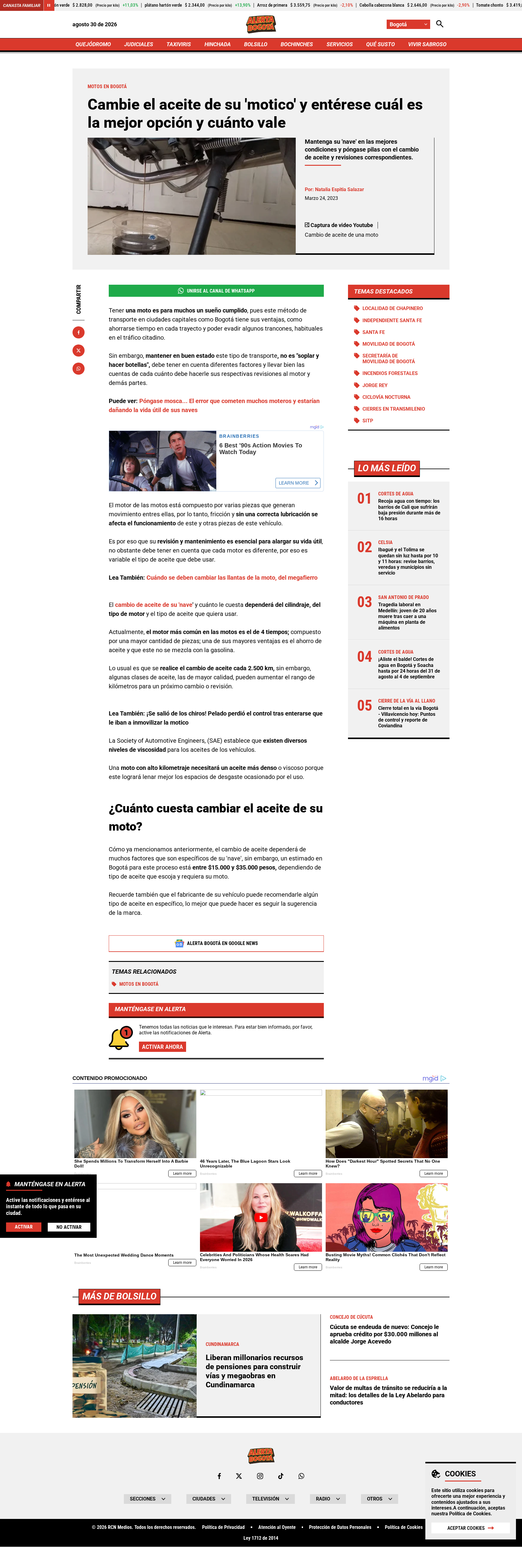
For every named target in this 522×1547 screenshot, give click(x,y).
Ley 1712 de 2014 (260, 1538)
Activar (24, 1226)
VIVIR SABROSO (427, 44)
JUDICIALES (138, 44)
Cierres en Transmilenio (393, 409)
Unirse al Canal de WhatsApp (221, 291)
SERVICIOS (340, 44)
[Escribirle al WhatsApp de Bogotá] (301, 1476)
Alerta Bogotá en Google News (222, 943)
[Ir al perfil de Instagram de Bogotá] (260, 1476)
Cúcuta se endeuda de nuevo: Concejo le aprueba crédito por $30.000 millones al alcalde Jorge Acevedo (384, 1334)
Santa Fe (373, 332)
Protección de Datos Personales (340, 1527)
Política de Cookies (470, 1514)
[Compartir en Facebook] (78, 332)
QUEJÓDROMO (93, 44)
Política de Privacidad (223, 1527)
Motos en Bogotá (139, 984)
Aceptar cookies (466, 1528)
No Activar (69, 1227)
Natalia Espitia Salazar (339, 189)
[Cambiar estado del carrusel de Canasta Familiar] (49, 5)
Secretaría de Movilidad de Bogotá (388, 358)
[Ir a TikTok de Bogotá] (280, 1476)
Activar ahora (162, 1046)
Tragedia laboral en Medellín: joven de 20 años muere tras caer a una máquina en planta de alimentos (407, 616)
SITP (367, 421)
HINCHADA (218, 44)
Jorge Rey (375, 385)
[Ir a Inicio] (261, 24)
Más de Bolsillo (119, 1296)
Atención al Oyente (277, 1527)
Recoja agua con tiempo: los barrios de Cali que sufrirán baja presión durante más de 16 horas (409, 509)
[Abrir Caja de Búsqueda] (439, 24)
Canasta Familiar (21, 5)
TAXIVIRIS (178, 44)
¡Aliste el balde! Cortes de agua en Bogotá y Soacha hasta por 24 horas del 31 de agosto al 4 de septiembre (409, 668)
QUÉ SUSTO (380, 44)
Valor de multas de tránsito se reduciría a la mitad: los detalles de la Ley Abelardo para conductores (388, 1395)
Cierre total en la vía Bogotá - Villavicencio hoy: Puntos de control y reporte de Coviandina (408, 717)
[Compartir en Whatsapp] (78, 369)
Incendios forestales (390, 373)
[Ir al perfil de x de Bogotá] (239, 1476)
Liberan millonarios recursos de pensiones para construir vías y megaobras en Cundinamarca (254, 1371)
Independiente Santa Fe (392, 320)
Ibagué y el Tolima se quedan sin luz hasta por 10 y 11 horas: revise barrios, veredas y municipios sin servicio (408, 561)
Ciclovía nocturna (386, 397)
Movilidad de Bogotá (388, 344)
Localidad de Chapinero (392, 308)
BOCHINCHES (297, 44)
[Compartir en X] (78, 350)
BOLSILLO (255, 44)
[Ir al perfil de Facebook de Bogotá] (219, 1476)
